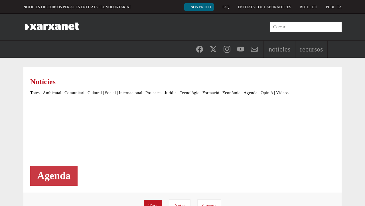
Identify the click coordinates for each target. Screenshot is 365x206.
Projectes (153, 92)
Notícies (279, 49)
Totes (35, 92)
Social (110, 92)
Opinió (267, 92)
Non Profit (201, 7)
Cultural (95, 92)
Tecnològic (189, 92)
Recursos (311, 49)
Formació (210, 92)
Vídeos (282, 92)
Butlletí (308, 7)
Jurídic (171, 92)
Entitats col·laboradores (264, 7)
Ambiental (52, 92)
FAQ (225, 7)
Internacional (130, 92)
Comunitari (74, 92)
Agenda (250, 92)
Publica (334, 7)
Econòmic (231, 92)
